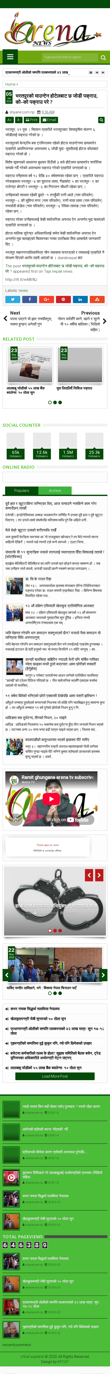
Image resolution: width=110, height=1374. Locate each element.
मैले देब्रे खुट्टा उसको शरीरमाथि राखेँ (30, 530)
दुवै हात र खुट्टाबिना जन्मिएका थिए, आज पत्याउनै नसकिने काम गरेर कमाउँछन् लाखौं (51, 506)
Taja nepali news (58, 271)
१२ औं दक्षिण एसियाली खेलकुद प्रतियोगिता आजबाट (59, 606)
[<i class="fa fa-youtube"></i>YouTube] (59, 4)
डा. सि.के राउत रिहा (38, 579)
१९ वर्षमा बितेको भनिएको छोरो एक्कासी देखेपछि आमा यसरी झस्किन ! (51, 696)
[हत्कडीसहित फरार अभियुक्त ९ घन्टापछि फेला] (55, 901)
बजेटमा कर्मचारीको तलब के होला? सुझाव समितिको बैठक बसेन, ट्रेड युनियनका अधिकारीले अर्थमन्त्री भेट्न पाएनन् (55, 1055)
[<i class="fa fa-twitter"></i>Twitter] (51, 4)
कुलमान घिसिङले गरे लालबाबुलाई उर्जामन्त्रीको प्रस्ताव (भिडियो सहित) (62, 1174)
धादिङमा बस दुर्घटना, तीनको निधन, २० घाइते (35, 717)
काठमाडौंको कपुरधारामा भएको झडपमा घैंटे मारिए (57, 739)
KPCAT (63, 1362)
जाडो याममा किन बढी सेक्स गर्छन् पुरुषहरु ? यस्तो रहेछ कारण (61, 1106)
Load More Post (55, 1076)
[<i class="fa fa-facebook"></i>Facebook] (43, 4)
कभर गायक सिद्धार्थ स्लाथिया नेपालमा (35, 1008)
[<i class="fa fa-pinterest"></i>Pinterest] (67, 4)
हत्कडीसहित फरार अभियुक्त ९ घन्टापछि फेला (56, 905)
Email (51, 120)
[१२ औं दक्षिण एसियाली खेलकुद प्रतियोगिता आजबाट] (14, 613)
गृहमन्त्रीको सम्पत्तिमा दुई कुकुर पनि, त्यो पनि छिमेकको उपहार (51, 1043)
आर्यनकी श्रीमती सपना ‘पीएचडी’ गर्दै (45, 1129)
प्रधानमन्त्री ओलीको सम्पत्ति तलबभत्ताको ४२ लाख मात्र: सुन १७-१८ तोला (52, 72)
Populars (21, 491)
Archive (55, 491)
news (23, 290)
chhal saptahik (32, 1357)
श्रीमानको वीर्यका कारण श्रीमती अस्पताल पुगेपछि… (55, 1151)
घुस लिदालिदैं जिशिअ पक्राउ (74, 388)
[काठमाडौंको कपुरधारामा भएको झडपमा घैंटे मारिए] (14, 746)
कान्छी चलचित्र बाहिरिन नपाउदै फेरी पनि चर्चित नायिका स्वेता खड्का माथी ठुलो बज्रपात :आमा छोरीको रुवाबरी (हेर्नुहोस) (62, 664)
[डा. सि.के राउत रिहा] (14, 586)
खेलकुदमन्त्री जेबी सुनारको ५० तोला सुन (38, 1018)
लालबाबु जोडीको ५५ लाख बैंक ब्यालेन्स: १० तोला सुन (26, 390)
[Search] (103, 57)
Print (33, 120)
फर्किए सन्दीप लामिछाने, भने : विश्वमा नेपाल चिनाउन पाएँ (41, 987)
